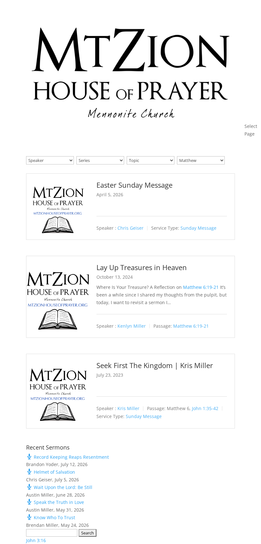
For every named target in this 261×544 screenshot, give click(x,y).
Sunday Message (198, 228)
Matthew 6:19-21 (201, 287)
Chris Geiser (130, 228)
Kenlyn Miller (131, 326)
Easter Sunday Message (134, 185)
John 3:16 (36, 540)
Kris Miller (128, 409)
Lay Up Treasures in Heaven (141, 267)
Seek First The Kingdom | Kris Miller (154, 365)
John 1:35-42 (205, 409)
